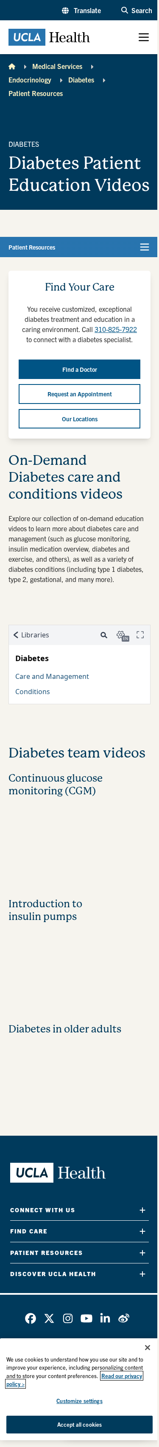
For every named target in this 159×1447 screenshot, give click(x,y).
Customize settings (79, 1400)
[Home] (11, 66)
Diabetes (81, 79)
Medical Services (57, 66)
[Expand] (142, 1210)
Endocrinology (29, 79)
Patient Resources (35, 93)
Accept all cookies (79, 1424)
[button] (81, 10)
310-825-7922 (116, 329)
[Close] (147, 1347)
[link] (30, 1318)
